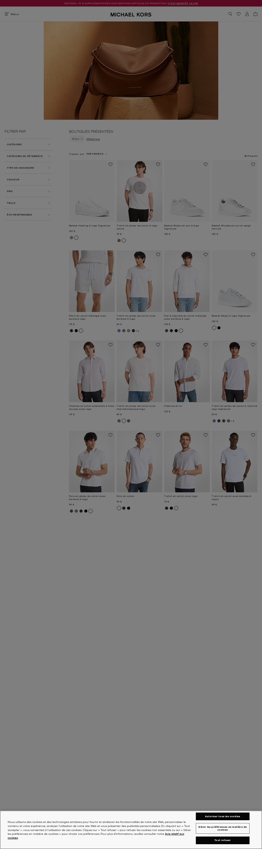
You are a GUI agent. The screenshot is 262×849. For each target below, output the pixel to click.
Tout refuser (222, 840)
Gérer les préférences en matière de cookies (222, 828)
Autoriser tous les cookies (222, 816)
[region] (131, 830)
